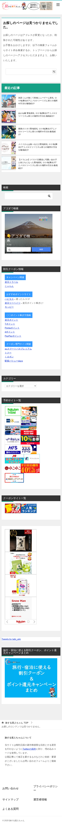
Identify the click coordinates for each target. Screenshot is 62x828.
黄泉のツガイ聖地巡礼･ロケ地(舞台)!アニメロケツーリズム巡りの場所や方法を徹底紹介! (37, 132)
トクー (8, 352)
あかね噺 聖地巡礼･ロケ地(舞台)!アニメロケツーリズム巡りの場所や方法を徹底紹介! (37, 114)
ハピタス (9, 299)
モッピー (9, 307)
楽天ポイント (11, 320)
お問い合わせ (10, 788)
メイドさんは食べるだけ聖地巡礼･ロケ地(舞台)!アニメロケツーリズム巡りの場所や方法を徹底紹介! (37, 147)
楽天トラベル (11, 282)
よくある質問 (10, 808)
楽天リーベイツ (12, 303)
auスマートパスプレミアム (18, 348)
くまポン (9, 356)
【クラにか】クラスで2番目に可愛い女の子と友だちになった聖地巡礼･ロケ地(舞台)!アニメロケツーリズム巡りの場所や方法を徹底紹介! (38, 164)
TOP (16, 722)
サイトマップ (10, 799)
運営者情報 (40, 799)
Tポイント (10, 324)
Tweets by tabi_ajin (11, 639)
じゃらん (9, 286)
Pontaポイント (12, 328)
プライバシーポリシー (45, 788)
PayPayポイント (13, 336)
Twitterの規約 (29, 749)
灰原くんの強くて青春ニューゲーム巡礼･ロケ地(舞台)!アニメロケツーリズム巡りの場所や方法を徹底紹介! (38, 101)
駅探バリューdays (14, 361)
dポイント (10, 332)
